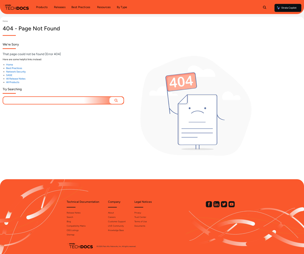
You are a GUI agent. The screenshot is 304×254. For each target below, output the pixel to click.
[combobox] (56, 100)
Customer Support (117, 221)
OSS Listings (73, 230)
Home (5, 21)
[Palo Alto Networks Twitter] (224, 206)
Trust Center (140, 217)
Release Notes (74, 213)
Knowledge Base (116, 230)
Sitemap (70, 234)
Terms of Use (140, 221)
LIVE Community (116, 226)
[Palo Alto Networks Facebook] (209, 206)
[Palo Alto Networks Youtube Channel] (232, 206)
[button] (116, 100)
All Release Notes (16, 78)
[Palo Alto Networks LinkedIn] (216, 206)
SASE (9, 75)
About (111, 213)
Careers (112, 217)
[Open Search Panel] (264, 8)
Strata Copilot (288, 7)
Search (70, 217)
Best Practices (14, 68)
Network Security (16, 71)
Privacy (137, 213)
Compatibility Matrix (76, 226)
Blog (69, 221)
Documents (139, 226)
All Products (12, 82)
